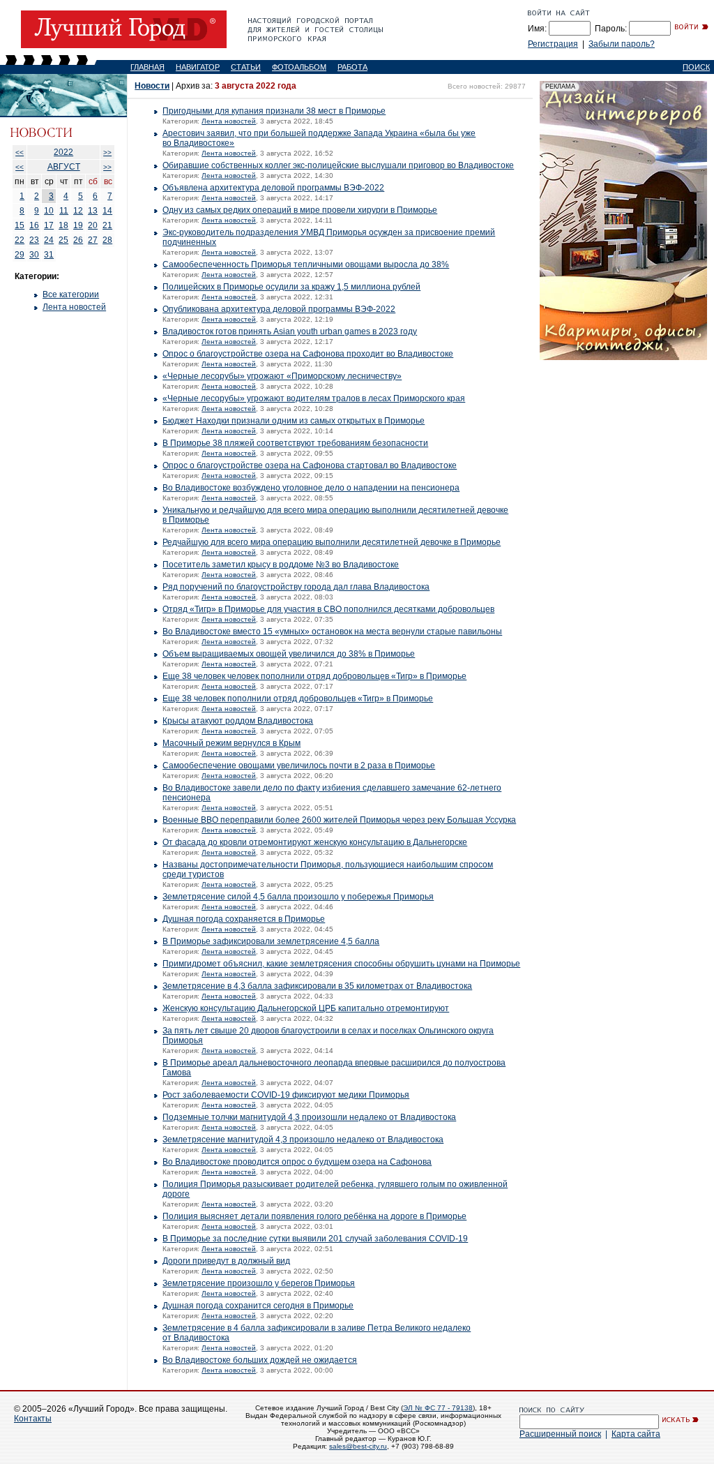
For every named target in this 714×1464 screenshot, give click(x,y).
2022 (63, 152)
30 (34, 255)
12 (78, 211)
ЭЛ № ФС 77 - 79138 (438, 1408)
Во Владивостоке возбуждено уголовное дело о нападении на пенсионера (310, 488)
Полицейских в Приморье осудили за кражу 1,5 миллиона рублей (291, 287)
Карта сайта (636, 1434)
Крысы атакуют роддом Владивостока (237, 721)
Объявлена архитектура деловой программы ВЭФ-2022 (273, 188)
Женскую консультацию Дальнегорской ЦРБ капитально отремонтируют (305, 1008)
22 (19, 240)
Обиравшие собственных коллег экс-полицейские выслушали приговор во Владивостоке (338, 165)
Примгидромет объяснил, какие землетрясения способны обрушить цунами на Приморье (341, 964)
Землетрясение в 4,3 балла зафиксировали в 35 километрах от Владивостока (317, 986)
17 (49, 225)
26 (78, 240)
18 (63, 225)
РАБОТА (352, 67)
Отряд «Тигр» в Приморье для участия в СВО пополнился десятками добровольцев (328, 609)
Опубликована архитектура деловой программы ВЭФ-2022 (278, 309)
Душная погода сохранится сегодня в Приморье (258, 1305)
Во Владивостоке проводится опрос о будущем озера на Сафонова (297, 1162)
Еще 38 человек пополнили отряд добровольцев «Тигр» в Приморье (297, 698)
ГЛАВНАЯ (147, 67)
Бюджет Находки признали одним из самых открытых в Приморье (293, 421)
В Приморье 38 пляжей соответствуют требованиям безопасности (295, 443)
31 (49, 255)
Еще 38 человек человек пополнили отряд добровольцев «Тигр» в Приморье (314, 676)
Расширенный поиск (560, 1434)
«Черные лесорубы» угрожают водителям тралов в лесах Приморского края (313, 398)
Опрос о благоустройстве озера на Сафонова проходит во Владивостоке (307, 354)
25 (63, 240)
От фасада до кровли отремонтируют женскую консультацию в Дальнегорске (314, 842)
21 (107, 225)
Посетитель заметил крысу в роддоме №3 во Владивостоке (280, 564)
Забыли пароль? (621, 44)
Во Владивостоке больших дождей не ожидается (259, 1360)
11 (63, 211)
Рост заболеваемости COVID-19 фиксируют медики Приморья (285, 1095)
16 (34, 225)
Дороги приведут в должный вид (226, 1261)
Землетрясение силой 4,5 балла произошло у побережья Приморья (298, 897)
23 (34, 240)
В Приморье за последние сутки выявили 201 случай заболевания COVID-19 (315, 1238)
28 (107, 240)
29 (19, 255)
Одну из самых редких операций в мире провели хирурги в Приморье (299, 210)
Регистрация (553, 44)
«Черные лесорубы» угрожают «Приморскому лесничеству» (282, 376)
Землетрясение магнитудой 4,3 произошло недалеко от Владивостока (302, 1139)
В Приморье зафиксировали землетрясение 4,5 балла (270, 941)
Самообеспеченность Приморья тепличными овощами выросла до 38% (305, 264)
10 (49, 211)
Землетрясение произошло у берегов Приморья (258, 1283)
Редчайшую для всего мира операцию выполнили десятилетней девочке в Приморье (331, 542)
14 (107, 211)
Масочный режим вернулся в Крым (231, 743)
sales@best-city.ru (358, 1446)
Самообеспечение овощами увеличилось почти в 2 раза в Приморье (298, 765)
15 (19, 225)
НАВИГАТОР (198, 67)
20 (93, 225)
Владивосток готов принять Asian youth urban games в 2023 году (289, 331)
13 (93, 211)
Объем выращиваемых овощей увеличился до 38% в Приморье (288, 654)
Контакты (33, 1419)
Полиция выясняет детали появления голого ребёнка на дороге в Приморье (314, 1216)
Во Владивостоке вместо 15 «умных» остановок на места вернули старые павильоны (332, 631)
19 (78, 225)
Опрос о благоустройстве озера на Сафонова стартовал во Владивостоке (309, 465)
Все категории (71, 294)
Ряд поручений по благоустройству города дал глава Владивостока (296, 587)
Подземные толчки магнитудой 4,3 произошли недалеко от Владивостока (309, 1117)
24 (49, 240)
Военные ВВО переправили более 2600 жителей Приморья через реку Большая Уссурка (339, 820)
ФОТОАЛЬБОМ (299, 67)
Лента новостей (74, 307)
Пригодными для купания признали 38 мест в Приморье (274, 111)
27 (93, 240)
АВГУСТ (63, 167)
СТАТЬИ (246, 67)
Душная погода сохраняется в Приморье (243, 919)
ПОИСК (696, 67)
